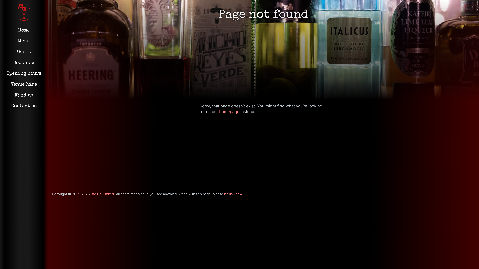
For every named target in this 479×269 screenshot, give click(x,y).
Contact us (24, 106)
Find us (24, 95)
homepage (229, 111)
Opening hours (23, 73)
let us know (233, 194)
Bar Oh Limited (102, 194)
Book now (24, 63)
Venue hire (24, 84)
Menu (24, 41)
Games (24, 52)
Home (24, 30)
